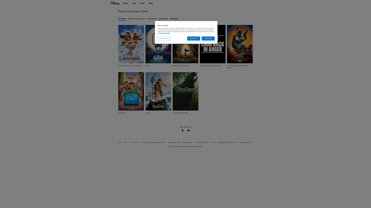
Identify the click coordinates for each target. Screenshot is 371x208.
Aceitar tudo (208, 38)
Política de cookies (165, 33)
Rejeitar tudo (193, 38)
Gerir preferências (164, 38)
